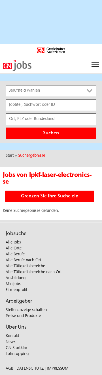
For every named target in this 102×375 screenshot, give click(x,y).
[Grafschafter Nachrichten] (51, 51)
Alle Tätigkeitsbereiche (25, 266)
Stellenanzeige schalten (26, 310)
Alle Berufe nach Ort (23, 260)
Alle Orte (14, 249)
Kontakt (12, 336)
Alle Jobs (13, 243)
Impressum (58, 369)
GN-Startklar (16, 348)
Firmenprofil (16, 290)
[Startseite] (51, 65)
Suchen (51, 133)
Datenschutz (30, 369)
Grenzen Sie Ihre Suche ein (49, 196)
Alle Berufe (15, 255)
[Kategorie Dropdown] (90, 90)
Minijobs (13, 284)
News (11, 342)
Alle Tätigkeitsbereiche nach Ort (34, 272)
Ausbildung (16, 278)
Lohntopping (17, 354)
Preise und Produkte (23, 316)
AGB (9, 369)
